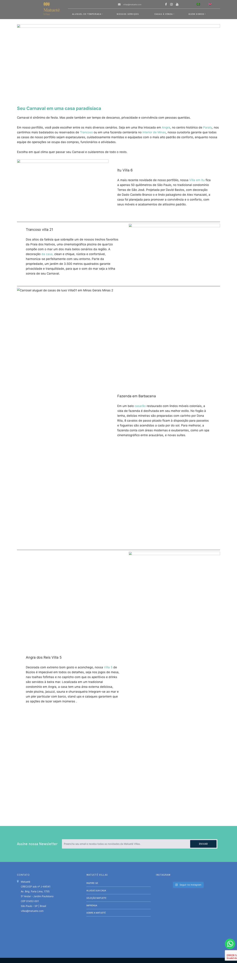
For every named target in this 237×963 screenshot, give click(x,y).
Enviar (203, 843)
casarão (140, 406)
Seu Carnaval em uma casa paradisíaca (59, 108)
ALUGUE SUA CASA (96, 890)
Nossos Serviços (128, 14)
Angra (166, 127)
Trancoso (86, 132)
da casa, (47, 254)
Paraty (207, 127)
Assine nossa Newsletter (37, 844)
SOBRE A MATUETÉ (96, 912)
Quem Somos (196, 14)
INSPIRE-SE (92, 883)
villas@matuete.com (132, 4)
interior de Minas (154, 132)
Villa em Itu (197, 180)
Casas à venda (163, 14)
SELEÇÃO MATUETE (96, 898)
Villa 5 (108, 667)
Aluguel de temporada (86, 14)
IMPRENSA (91, 905)
